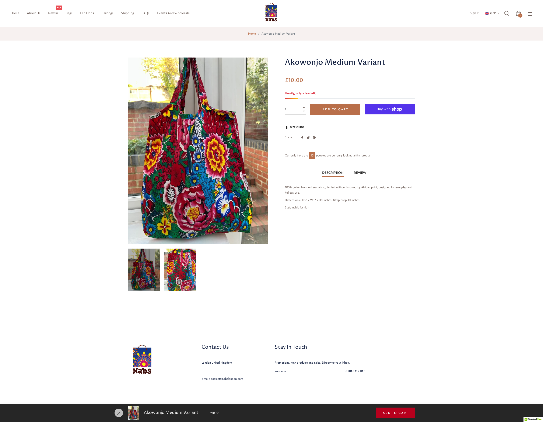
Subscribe (356, 371)
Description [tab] (333, 172)
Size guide (296, 127)
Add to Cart (395, 413)
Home (252, 33)
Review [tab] (360, 172)
